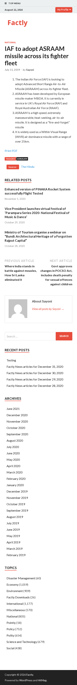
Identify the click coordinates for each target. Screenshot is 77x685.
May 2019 (13, 536)
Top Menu (14, 3)
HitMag (42, 680)
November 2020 (17, 421)
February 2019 (16, 555)
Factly (17, 22)
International (15, 603)
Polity (10, 635)
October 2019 (16, 504)
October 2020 (16, 427)
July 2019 (13, 523)
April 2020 (13, 466)
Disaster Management (21, 578)
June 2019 (13, 529)
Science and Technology (22, 641)
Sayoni (30, 69)
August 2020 (15, 440)
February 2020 (16, 478)
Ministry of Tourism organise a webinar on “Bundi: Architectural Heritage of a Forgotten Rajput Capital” (38, 236)
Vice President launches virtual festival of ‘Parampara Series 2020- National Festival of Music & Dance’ (37, 213)
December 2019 (17, 491)
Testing (11, 360)
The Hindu (27, 166)
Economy (13, 584)
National (10, 42)
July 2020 (13, 447)
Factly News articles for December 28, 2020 (35, 385)
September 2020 (17, 434)
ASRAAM (22, 158)
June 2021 (13, 408)
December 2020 (17, 415)
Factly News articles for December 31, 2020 (35, 366)
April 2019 (13, 542)
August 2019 (15, 517)
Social (10, 648)
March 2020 (14, 472)
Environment (15, 591)
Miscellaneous (16, 610)
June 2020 (13, 453)
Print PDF (11, 150)
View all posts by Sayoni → (48, 309)
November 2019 (17, 497)
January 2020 (15, 485)
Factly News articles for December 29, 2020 (35, 379)
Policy (11, 629)
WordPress (26, 680)
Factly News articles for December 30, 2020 (35, 373)
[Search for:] (38, 336)
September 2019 (17, 510)
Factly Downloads (18, 597)
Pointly (11, 622)
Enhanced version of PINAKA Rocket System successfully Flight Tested (37, 191)
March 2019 (14, 548)
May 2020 (13, 459)
